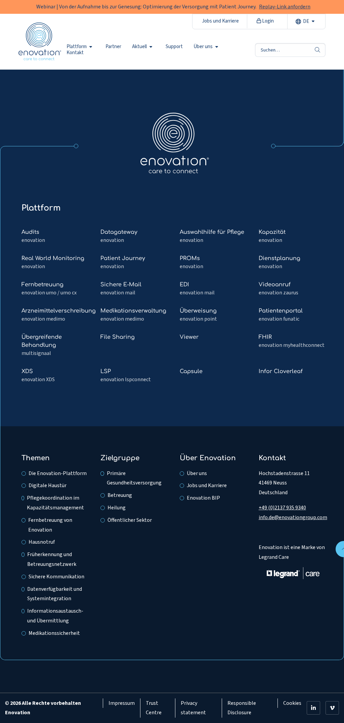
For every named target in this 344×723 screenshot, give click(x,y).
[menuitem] (80, 47)
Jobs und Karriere (220, 21)
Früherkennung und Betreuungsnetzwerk (51, 559)
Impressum (122, 703)
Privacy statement (193, 708)
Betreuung (120, 495)
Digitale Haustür (48, 485)
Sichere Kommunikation (56, 576)
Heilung (117, 507)
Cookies (292, 703)
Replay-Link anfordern (284, 6)
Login (267, 21)
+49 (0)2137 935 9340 (282, 507)
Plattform (77, 47)
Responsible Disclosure (241, 708)
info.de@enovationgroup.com (293, 517)
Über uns (203, 47)
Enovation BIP (203, 498)
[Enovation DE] (174, 142)
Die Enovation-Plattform (58, 473)
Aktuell (139, 47)
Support (174, 47)
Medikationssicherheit (54, 633)
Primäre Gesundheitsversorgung (134, 478)
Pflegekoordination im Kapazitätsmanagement (56, 502)
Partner (113, 47)
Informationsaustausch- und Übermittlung (55, 615)
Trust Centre (154, 708)
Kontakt (75, 53)
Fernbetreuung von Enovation (50, 525)
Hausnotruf (42, 542)
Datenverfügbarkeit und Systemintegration (54, 594)
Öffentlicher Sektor (130, 520)
